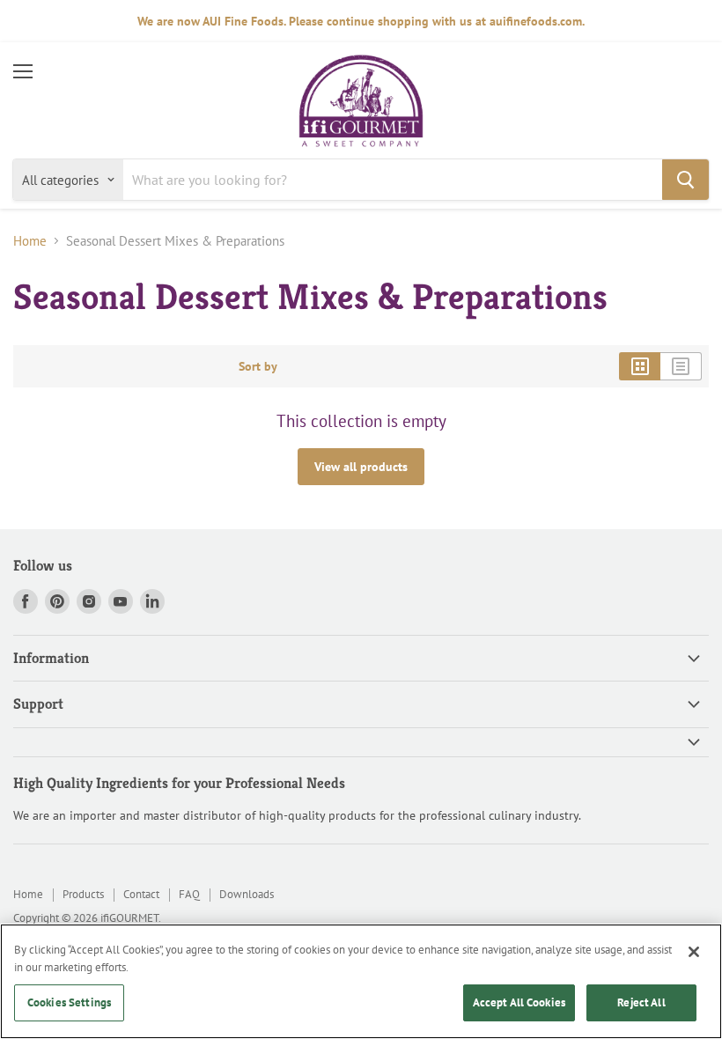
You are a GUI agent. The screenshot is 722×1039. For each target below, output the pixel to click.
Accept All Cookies (519, 1002)
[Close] (693, 951)
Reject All (641, 1002)
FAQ (189, 894)
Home (30, 240)
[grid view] (639, 366)
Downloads (246, 894)
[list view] (681, 366)
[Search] (685, 179)
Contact (141, 894)
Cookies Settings (69, 1002)
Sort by (258, 366)
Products (83, 894)
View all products (361, 467)
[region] (361, 981)
